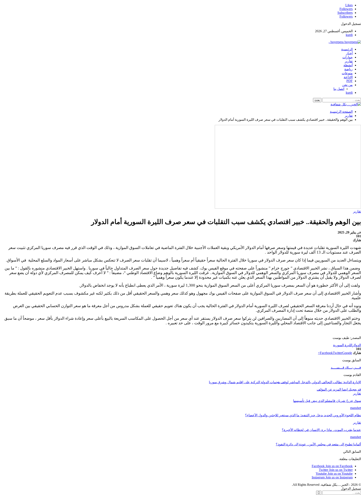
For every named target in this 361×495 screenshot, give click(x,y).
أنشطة (348, 65)
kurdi (349, 35)
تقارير (349, 61)
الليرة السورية (342, 345)
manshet (355, 408)
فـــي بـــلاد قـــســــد (346, 367)
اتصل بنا (338, 89)
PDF (349, 81)
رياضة (348, 69)
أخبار (349, 53)
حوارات (347, 57)
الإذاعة (348, 77)
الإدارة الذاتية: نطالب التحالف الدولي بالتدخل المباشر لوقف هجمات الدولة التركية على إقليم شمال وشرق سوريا (285, 382)
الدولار (356, 345)
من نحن (347, 85)
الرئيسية (347, 49)
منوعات (347, 73)
